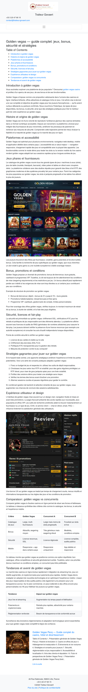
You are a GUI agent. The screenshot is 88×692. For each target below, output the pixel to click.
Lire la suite (37, 664)
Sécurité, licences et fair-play (22, 68)
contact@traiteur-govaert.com (18, 20)
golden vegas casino (71, 89)
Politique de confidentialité (49, 687)
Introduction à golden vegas (22, 54)
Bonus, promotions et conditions (24, 65)
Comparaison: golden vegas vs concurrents (28, 77)
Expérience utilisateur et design (23, 74)
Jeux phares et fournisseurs (22, 62)
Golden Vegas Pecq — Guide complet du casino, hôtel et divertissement (53, 633)
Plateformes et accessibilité (22, 59)
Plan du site (32, 687)
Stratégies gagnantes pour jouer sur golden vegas (31, 71)
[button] (11, 648)
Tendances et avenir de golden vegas (26, 80)
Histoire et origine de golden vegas (25, 57)
